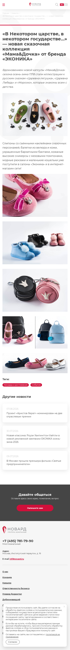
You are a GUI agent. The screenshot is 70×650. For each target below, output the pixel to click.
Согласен (12, 642)
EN (66, 5)
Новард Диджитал (12, 594)
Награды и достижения (16, 385)
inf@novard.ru (17, 559)
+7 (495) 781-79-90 (17, 541)
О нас (5, 571)
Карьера (6, 583)
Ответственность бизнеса (15, 588)
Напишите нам (35, 508)
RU (62, 5)
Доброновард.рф (11, 599)
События (36, 385)
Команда (7, 577)
